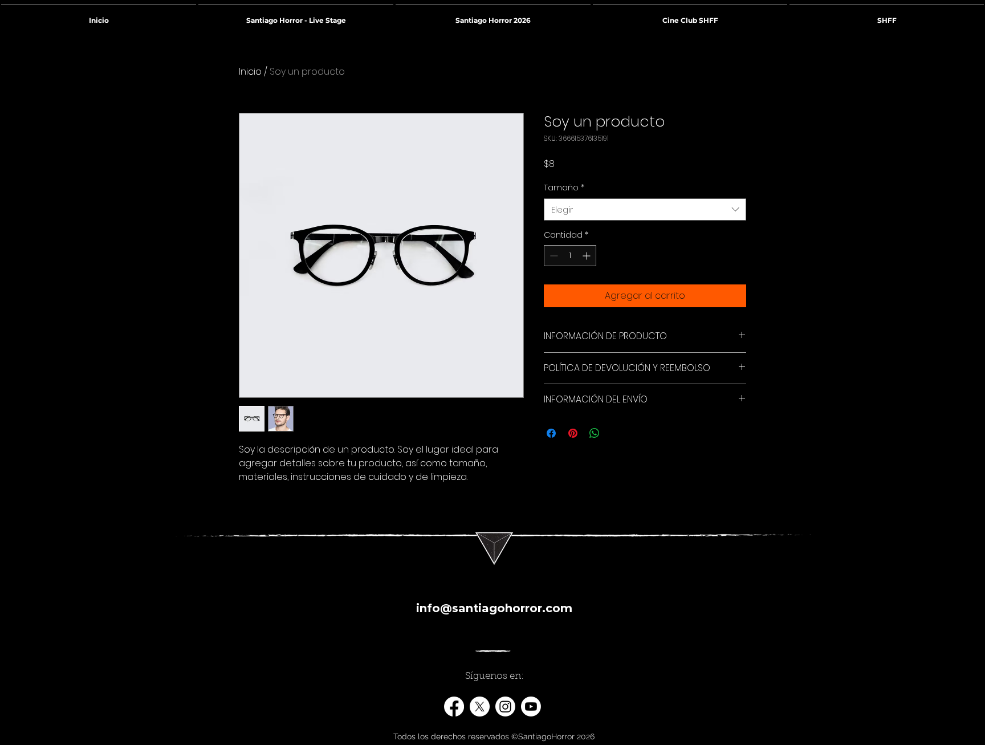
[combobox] (645, 209)
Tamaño (564, 187)
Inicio (250, 71)
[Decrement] (553, 256)
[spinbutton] (570, 256)
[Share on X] (616, 433)
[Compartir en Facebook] (551, 433)
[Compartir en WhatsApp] (594, 433)
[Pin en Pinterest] (573, 433)
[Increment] (587, 256)
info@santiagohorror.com (494, 608)
